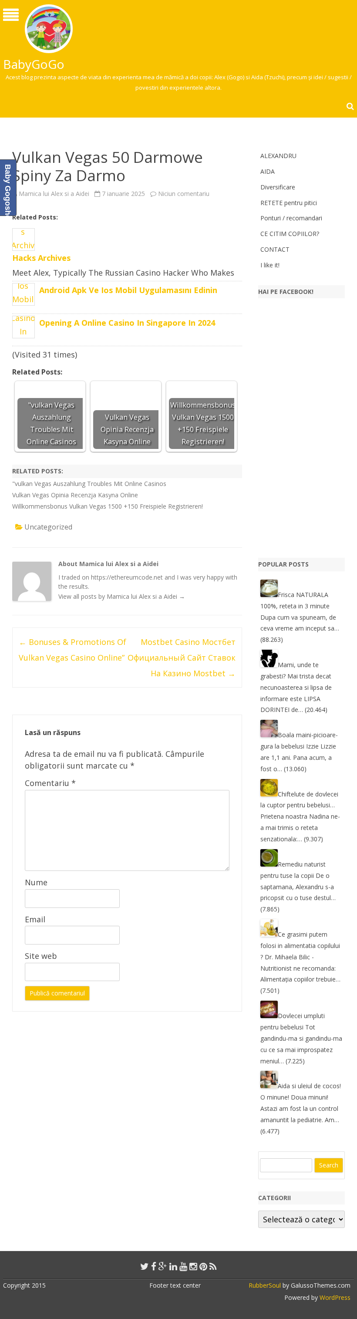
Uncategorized (48, 527)
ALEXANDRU (278, 156)
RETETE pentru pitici (288, 203)
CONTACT (275, 249)
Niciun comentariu (183, 193)
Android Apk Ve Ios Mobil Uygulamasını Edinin (128, 290)
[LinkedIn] (173, 1266)
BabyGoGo (33, 64)
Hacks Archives (41, 258)
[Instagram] (193, 1266)
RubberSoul (265, 1285)
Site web (41, 956)
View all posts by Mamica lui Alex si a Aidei (121, 596)
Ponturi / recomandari (291, 218)
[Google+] (162, 1266)
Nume (36, 882)
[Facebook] (153, 1266)
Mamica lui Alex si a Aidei (54, 193)
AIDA (267, 171)
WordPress (334, 1297)
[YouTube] (183, 1266)
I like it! (270, 265)
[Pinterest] (203, 1266)
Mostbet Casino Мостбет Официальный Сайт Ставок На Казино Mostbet (182, 657)
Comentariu (50, 783)
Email (35, 919)
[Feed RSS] (213, 1266)
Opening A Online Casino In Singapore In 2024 (127, 322)
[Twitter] (144, 1266)
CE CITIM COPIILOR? (289, 233)
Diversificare (277, 187)
